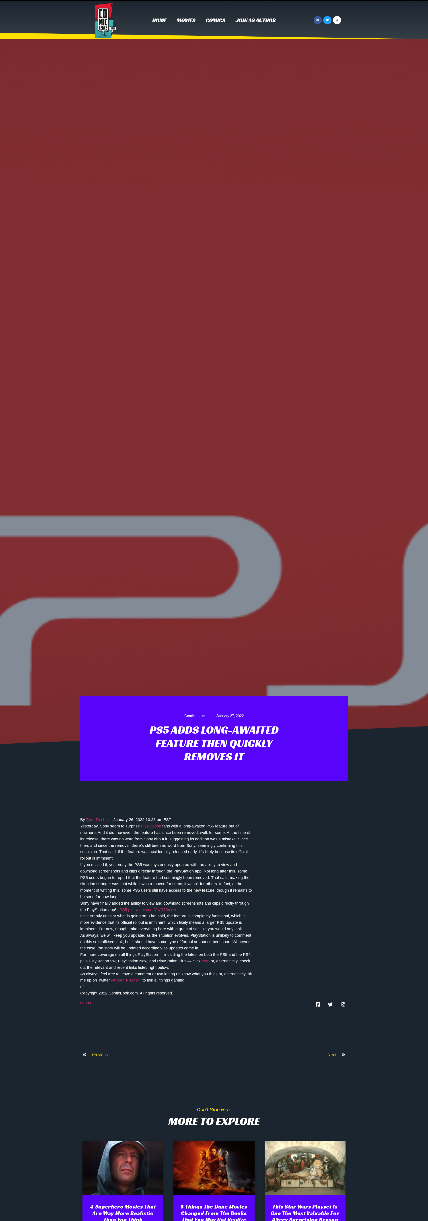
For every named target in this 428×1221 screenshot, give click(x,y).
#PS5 (122, 910)
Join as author (256, 20)
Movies (186, 20)
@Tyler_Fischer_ (126, 980)
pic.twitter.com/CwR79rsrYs (152, 910)
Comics (215, 20)
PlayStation (151, 826)
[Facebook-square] (317, 1004)
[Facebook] (318, 20)
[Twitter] (327, 20)
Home (159, 20)
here (206, 961)
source (86, 1002)
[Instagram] (337, 20)
